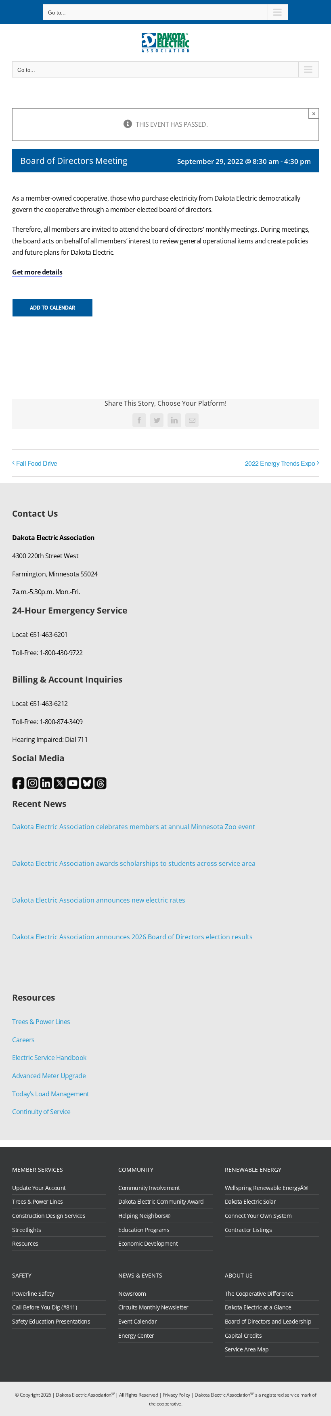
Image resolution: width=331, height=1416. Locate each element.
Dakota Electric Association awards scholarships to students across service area (134, 863)
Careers (23, 1039)
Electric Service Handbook (49, 1057)
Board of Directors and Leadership (268, 1321)
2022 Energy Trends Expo (280, 463)
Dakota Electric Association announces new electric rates (98, 900)
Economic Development (148, 1243)
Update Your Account (39, 1188)
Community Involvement (149, 1188)
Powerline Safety (33, 1294)
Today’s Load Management (50, 1093)
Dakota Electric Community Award (161, 1201)
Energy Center (136, 1335)
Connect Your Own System (258, 1216)
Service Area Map (247, 1349)
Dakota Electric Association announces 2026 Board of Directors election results (132, 936)
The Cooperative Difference (259, 1294)
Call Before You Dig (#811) (44, 1307)
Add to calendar (52, 307)
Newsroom (132, 1294)
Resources (25, 1243)
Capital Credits (243, 1335)
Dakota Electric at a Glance (258, 1307)
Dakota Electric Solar (250, 1201)
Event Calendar (137, 1321)
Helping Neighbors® (144, 1216)
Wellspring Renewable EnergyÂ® (266, 1188)
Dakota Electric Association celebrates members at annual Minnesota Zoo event (133, 826)
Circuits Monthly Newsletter (153, 1307)
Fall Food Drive (36, 463)
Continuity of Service (41, 1111)
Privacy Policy (176, 1394)
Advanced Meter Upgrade (49, 1075)
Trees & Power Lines (41, 1021)
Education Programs (143, 1230)
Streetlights (26, 1230)
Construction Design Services (48, 1216)
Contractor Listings (248, 1230)
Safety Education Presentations (51, 1321)
